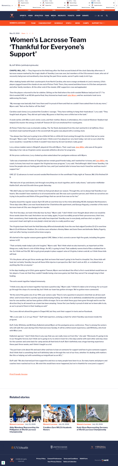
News (77, 23)
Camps (86, 23)
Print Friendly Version (18, 374)
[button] (116, 5)
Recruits (62, 15)
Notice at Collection (69, 462)
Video (30, 15)
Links (29, 10)
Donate (85, 15)
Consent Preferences (54, 458)
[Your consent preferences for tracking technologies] (3, 463)
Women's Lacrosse (17, 424)
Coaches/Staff (45, 23)
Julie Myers (72, 95)
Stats (68, 23)
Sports (23, 15)
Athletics (39, 15)
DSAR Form (84, 458)
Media (53, 15)
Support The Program (101, 23)
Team (33, 23)
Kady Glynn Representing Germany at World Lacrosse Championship (92, 428)
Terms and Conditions (71, 458)
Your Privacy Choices (54, 462)
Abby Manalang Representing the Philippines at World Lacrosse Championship (24, 429)
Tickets (71, 15)
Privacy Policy (41, 458)
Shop (78, 15)
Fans (47, 15)
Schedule (58, 23)
